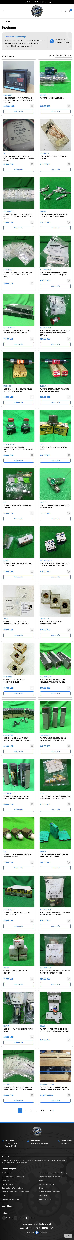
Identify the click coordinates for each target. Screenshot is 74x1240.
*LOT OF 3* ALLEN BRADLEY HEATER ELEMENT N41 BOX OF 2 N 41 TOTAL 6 (16, 739)
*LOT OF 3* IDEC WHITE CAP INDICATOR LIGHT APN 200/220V (17, 856)
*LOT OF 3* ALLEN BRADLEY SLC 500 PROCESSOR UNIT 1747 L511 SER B (16, 797)
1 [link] (20, 1111)
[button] (63, 11)
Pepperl (43, 851)
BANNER (43, 95)
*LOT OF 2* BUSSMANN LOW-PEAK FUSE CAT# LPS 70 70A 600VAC (17, 390)
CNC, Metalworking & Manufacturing (13, 1177)
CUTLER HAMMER (9, 444)
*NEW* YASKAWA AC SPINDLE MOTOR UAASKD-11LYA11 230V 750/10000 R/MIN (54, 1088)
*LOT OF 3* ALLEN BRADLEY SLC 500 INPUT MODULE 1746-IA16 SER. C (53, 739)
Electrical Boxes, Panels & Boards (13, 1188)
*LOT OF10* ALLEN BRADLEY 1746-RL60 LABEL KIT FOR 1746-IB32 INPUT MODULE (18, 1088)
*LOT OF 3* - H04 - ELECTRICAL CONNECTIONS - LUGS (51, 623)
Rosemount (7, 95)
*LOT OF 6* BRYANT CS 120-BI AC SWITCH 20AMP (18, 1030)
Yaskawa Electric (47, 1084)
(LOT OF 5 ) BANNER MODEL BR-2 (52, 98)
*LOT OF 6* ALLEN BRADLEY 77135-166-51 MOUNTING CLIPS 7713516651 (55, 972)
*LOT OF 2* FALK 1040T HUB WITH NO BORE (53, 448)
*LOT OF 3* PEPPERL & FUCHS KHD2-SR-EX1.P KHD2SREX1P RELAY (54, 856)
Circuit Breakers (7, 1173)
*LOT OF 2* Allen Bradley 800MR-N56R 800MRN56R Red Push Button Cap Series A (55, 333)
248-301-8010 (62, 42)
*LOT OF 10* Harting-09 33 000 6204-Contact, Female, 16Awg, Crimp (53, 216)
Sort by (51, 56)
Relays (41, 1180)
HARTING (43, 211)
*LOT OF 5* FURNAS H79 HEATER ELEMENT (15, 972)
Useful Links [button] (7, 1206)
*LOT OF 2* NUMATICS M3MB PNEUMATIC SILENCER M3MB (55, 506)
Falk (41, 444)
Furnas (6, 968)
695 (42, 1111)
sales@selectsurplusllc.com (39, 1143)
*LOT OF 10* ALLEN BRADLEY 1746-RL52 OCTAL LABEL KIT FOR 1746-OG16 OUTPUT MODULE (18, 217)
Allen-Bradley (45, 270)
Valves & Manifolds (45, 1199)
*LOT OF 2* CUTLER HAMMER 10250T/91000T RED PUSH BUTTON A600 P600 (18, 449)
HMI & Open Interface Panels (11, 1199)
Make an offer (18, 111)
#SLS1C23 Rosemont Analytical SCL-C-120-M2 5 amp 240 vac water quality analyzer (18, 100)
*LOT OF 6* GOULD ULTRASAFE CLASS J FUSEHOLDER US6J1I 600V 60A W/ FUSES (54, 1030)
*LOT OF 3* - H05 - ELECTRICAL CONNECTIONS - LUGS (14, 681)
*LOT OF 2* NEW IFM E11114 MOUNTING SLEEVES (17, 506)
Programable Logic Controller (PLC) (50, 1177)
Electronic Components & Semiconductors (15, 1192)
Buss (42, 793)
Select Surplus (32, 1224)
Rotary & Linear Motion (46, 1184)
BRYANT (6, 1026)
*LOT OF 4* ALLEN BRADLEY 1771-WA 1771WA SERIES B (16, 914)
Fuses (4, 1195)
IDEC (5, 851)
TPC (4, 153)
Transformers (43, 1195)
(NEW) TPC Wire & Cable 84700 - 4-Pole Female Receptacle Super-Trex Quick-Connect (18, 158)
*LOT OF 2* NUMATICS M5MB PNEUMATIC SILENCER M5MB (18, 565)
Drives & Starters (7, 1184)
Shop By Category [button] (9, 1169)
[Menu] (3, 11)
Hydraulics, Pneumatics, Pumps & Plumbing (53, 1173)
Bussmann (7, 386)
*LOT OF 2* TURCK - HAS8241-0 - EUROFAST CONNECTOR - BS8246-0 (15, 623)
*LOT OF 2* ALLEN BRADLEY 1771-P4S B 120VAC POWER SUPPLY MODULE (17, 332)
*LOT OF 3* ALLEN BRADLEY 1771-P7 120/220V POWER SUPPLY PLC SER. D (53, 681)
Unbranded (44, 153)
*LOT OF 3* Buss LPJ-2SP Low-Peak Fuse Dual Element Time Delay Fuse (55, 797)
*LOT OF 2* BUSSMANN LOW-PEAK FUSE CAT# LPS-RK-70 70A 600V (54, 390)
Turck (5, 619)
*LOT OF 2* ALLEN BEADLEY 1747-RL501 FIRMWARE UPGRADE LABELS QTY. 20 (54, 274)
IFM (4, 502)
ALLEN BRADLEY (8, 211)
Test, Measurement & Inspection (49, 1192)
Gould (42, 1026)
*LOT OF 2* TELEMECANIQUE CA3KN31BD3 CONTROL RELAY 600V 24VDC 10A (55, 565)
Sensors (41, 1188)
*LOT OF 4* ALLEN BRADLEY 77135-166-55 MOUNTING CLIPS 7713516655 (55, 914)
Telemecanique (46, 560)
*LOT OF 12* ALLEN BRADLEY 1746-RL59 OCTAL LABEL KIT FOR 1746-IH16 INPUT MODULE (17, 275)
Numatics (43, 502)
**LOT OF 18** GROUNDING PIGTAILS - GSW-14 (53, 157)
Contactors (5, 1180)
